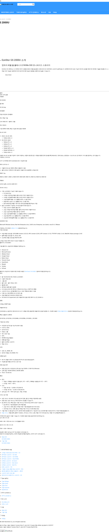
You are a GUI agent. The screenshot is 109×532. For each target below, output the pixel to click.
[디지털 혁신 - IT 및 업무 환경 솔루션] (8, 6)
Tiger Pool (4, 485)
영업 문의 (4, 510)
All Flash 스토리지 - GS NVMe (10, 456)
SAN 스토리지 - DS (7, 467)
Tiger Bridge (5, 481)
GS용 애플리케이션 (63, 311)
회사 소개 (4, 499)
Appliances (5, 489)
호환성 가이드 (15, 228)
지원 (2, 507)
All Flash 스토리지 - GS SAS (9, 454)
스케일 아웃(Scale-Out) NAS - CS (11, 452)
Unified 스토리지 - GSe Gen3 (10, 463)
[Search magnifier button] (33, 4)
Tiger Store (5, 483)
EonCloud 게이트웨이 (30, 271)
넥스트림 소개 (5, 502)
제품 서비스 (5, 413)
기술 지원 (4, 512)
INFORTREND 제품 (6, 449)
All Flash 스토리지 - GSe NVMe (10, 459)
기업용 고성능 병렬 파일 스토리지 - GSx (12, 469)
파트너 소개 (5, 504)
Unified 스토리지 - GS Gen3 (9, 461)
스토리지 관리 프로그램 (8, 473)
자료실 (3, 515)
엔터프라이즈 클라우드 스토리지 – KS (12, 475)
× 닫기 (2, 531)
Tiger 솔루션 (4, 478)
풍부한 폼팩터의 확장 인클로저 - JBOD (12, 471)
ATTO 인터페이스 (6, 492)
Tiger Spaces (5, 487)
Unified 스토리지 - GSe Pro (9, 465)
